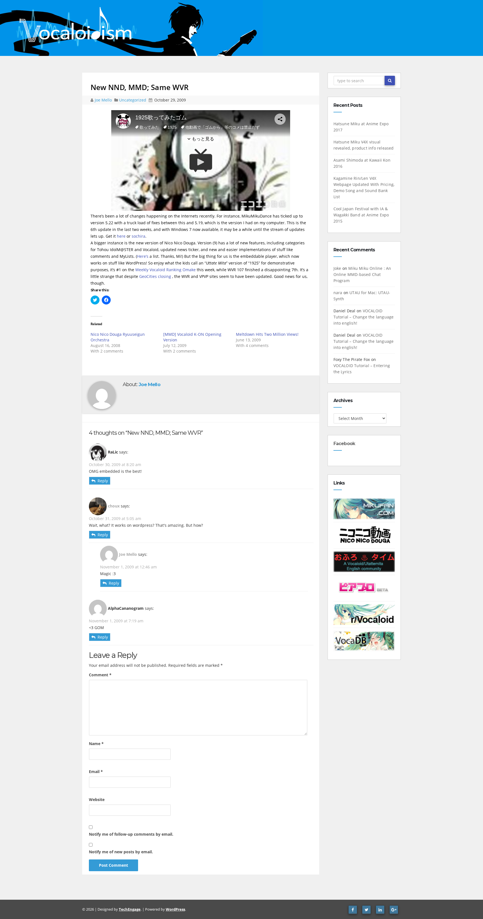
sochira (138, 236)
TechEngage (130, 909)
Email (96, 771)
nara (337, 292)
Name (96, 743)
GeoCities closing (155, 276)
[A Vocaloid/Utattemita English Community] (364, 561)
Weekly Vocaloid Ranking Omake (165, 269)
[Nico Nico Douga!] (364, 534)
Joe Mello (104, 100)
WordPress (175, 909)
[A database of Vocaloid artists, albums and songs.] (364, 640)
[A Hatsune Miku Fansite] (364, 508)
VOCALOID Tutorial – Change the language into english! (363, 317)
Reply (103, 480)
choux (114, 506)
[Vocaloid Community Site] (364, 587)
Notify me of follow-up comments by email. (131, 834)
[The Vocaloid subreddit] (364, 614)
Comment (100, 674)
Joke (337, 268)
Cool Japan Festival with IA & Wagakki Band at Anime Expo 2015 (361, 215)
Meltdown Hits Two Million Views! (267, 334)
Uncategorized (133, 100)
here (121, 236)
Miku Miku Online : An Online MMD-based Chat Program (362, 274)
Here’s (142, 256)
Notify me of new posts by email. (121, 851)
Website (97, 799)
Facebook (344, 443)
